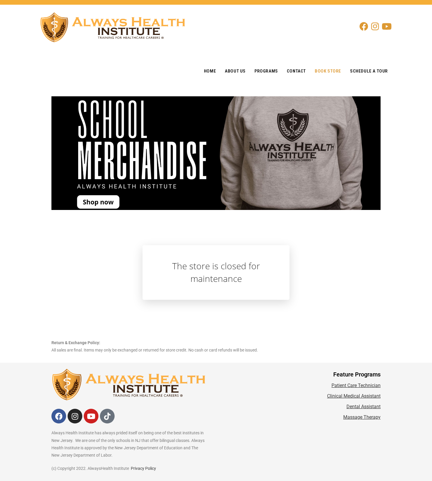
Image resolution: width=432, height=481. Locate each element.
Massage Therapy (362, 417)
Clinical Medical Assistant (354, 396)
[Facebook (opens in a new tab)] (365, 26)
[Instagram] (75, 416)
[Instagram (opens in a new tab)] (376, 26)
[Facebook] (58, 416)
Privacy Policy (143, 468)
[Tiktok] (107, 416)
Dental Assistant (363, 406)
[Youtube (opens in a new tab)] (388, 26)
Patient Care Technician (356, 385)
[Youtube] (91, 416)
